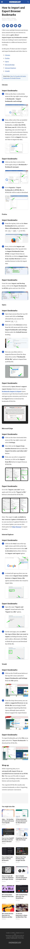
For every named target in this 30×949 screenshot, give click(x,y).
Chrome (7, 55)
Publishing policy (14, 938)
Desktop (14, 18)
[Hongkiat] (15, 2)
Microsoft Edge (10, 65)
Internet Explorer (10, 68)
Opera (7, 61)
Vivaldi (7, 71)
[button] (3, 25)
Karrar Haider (6, 18)
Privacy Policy (21, 938)
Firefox (7, 58)
